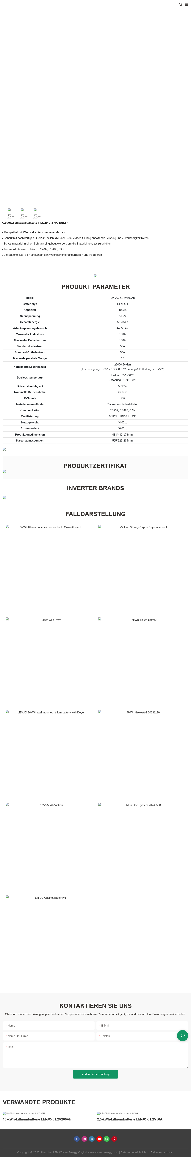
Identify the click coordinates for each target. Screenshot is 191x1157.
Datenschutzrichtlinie (134, 1152)
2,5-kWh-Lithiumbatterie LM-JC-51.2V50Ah (131, 1119)
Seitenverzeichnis (162, 1152)
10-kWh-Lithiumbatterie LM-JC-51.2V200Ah (37, 1119)
